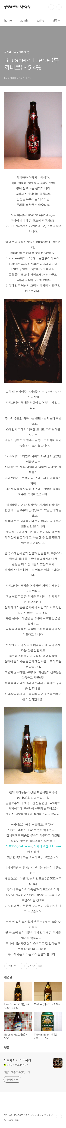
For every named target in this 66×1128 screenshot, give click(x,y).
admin (24, 20)
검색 (51, 7)
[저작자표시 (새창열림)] (40, 966)
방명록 (56, 20)
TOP (59, 1116)
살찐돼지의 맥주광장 (17, 7)
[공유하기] (15, 966)
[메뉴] (59, 7)
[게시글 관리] (19, 966)
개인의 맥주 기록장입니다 (17, 1072)
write (40, 20)
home (8, 20)
